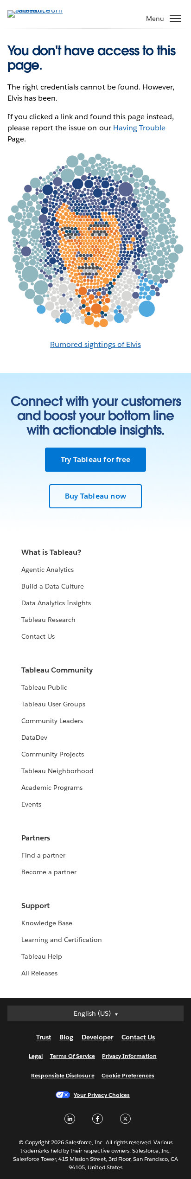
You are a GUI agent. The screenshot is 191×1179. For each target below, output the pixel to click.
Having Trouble (139, 128)
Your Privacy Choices (102, 1095)
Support (35, 905)
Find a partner (43, 855)
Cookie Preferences (128, 1075)
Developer (97, 1037)
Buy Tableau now (95, 496)
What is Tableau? (51, 552)
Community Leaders (52, 721)
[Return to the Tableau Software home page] (39, 10)
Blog (66, 1037)
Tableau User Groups (53, 704)
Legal (36, 1056)
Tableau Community (57, 670)
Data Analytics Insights (56, 603)
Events (31, 804)
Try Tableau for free (95, 459)
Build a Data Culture (52, 586)
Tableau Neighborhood (57, 771)
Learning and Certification (61, 940)
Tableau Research (48, 619)
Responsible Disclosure (63, 1075)
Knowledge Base (46, 923)
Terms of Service (72, 1056)
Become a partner (48, 872)
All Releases (39, 973)
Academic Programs (52, 787)
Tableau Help (41, 956)
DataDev (34, 737)
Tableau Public (44, 687)
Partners (35, 838)
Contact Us (38, 636)
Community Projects (52, 754)
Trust (43, 1037)
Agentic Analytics (47, 569)
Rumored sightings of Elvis (95, 344)
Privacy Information (129, 1056)
